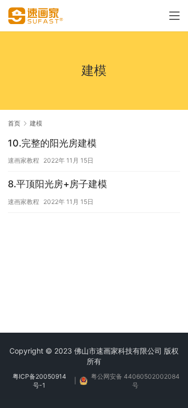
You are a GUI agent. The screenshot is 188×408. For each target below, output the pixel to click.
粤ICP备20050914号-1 (39, 380)
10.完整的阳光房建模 (52, 143)
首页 (14, 123)
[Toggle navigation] (174, 15)
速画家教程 (23, 160)
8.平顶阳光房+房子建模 (57, 183)
